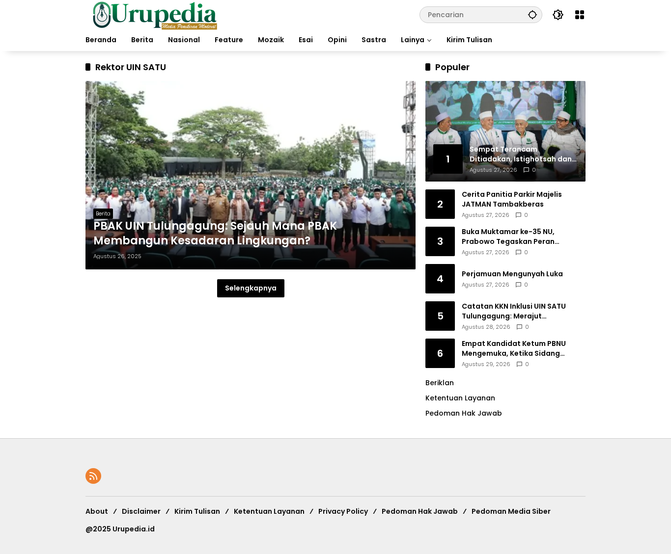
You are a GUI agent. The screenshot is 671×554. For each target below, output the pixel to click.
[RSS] (93, 476)
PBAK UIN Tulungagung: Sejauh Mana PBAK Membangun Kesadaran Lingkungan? (215, 234)
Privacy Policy (343, 511)
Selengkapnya (251, 288)
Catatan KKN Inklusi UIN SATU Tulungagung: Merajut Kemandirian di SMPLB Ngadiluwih (522, 311)
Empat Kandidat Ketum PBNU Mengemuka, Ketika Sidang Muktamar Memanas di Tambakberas (514, 348)
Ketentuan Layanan (460, 398)
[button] (532, 14)
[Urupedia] (154, 14)
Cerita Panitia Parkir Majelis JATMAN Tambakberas (512, 199)
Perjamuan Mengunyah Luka (512, 274)
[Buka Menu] (580, 15)
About (96, 511)
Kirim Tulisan (197, 511)
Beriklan (439, 383)
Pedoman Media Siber (511, 511)
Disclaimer (141, 511)
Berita (103, 213)
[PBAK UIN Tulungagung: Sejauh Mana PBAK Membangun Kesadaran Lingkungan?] (250, 175)
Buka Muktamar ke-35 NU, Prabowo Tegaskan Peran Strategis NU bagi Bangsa (508, 236)
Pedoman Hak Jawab (420, 511)
